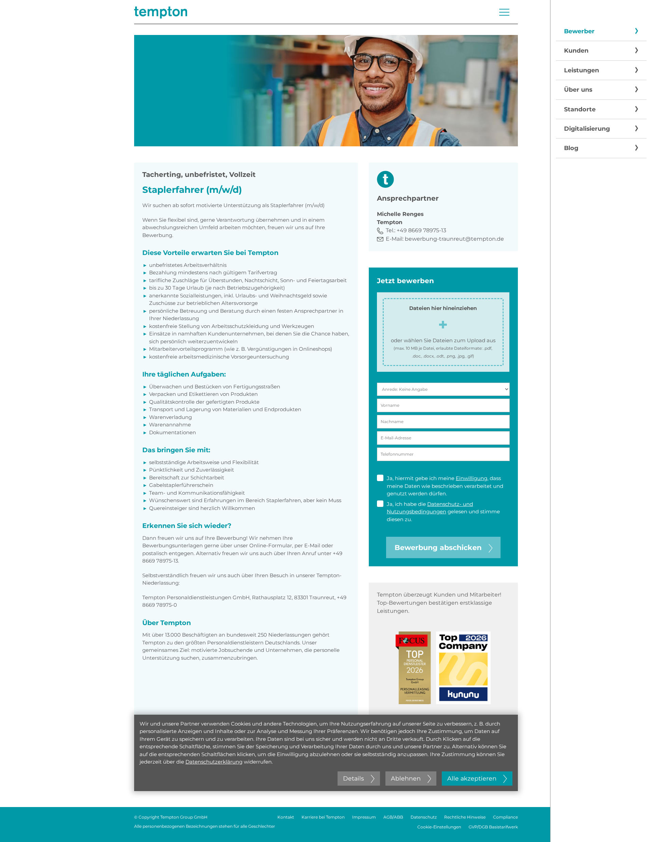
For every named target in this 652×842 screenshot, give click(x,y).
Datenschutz (424, 817)
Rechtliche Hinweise (465, 817)
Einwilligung (471, 478)
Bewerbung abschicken (438, 547)
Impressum (364, 817)
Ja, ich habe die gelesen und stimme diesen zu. (443, 512)
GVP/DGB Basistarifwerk (493, 826)
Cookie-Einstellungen (439, 826)
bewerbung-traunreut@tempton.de (454, 239)
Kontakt (285, 817)
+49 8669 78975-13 (421, 230)
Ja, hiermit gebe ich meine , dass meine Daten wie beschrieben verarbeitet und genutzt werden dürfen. (445, 486)
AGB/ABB (393, 817)
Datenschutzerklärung (213, 761)
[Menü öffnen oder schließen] (504, 12)
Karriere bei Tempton (323, 817)
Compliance (505, 817)
